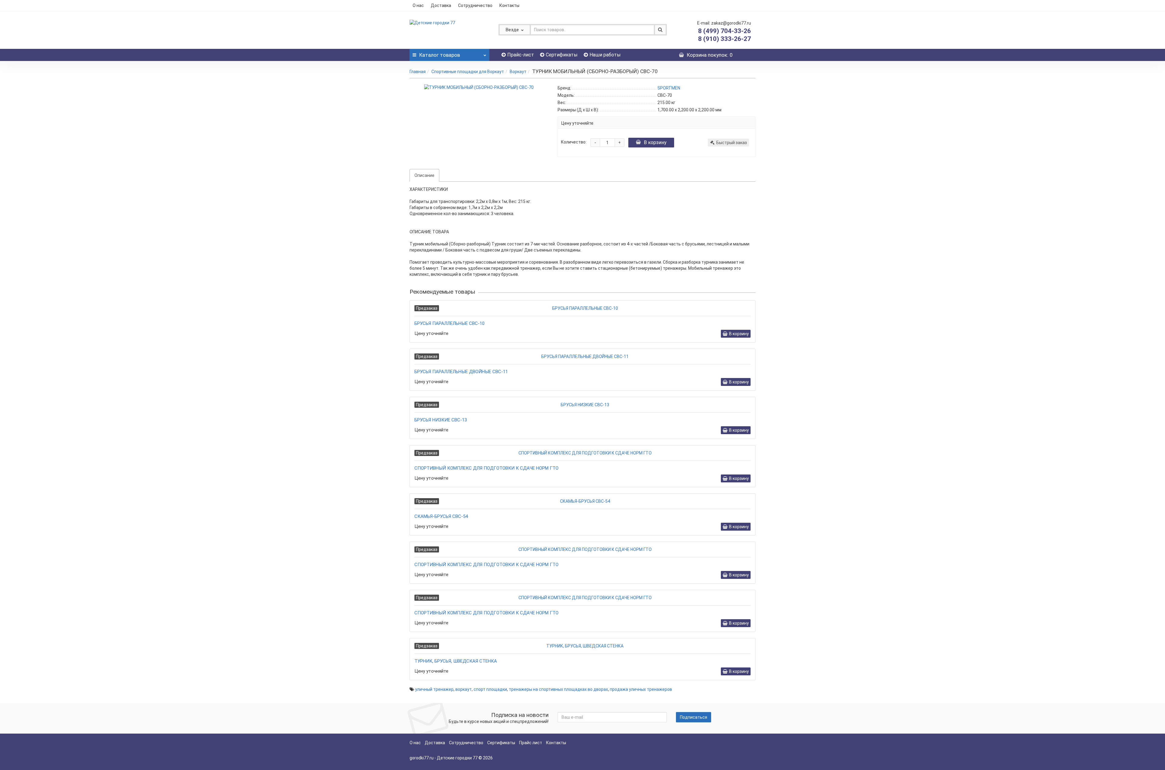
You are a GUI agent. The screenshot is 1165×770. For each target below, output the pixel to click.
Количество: (573, 142)
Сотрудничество (475, 5)
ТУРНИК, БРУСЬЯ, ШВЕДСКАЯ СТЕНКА (455, 661)
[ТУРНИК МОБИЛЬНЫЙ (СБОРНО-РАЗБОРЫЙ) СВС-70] (479, 87)
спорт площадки (490, 689)
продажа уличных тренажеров (641, 689)
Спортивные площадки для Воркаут (467, 71)
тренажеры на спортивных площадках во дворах (558, 689)
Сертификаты (562, 55)
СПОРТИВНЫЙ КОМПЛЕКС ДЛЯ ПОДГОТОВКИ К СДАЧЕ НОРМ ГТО (486, 468)
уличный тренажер (434, 689)
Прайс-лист (520, 55)
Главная (418, 71)
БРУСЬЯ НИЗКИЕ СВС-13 (440, 420)
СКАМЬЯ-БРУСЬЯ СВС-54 (441, 516)
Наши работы (605, 55)
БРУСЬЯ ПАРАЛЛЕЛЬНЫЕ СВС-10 (449, 323)
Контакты (509, 5)
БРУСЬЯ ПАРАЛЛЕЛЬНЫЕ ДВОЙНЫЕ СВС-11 (461, 371)
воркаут (463, 689)
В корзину (655, 142)
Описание (424, 175)
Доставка (441, 5)
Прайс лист (530, 742)
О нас (418, 5)
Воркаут (518, 71)
